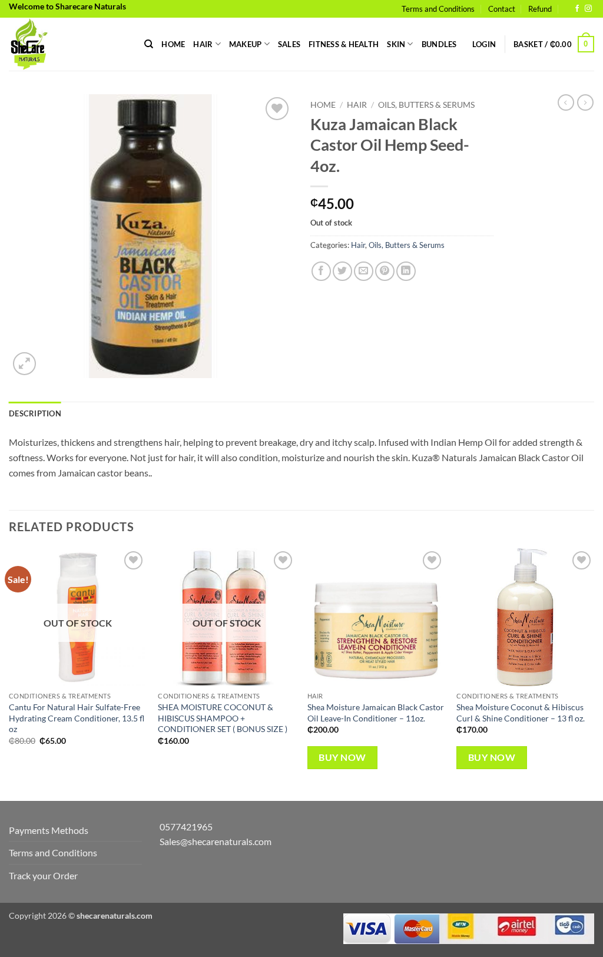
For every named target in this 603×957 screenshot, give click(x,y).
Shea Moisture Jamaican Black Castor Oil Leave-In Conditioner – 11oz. (375, 712)
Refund (540, 9)
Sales (289, 44)
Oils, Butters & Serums (426, 105)
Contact (501, 9)
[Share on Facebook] (321, 271)
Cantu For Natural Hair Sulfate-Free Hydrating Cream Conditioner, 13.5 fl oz (76, 718)
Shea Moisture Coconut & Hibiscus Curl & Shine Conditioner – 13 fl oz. (520, 712)
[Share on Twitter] (342, 271)
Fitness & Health (344, 44)
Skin (396, 44)
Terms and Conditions (438, 9)
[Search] (148, 44)
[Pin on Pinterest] (385, 271)
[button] (484, 44)
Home (173, 44)
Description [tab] (35, 413)
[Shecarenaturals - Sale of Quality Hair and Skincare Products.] (68, 44)
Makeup (245, 44)
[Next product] (566, 102)
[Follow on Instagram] (588, 9)
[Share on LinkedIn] (406, 271)
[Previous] (9, 673)
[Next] (593, 673)
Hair (203, 44)
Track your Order (43, 875)
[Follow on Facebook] (577, 9)
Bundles (439, 44)
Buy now (342, 757)
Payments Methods (48, 830)
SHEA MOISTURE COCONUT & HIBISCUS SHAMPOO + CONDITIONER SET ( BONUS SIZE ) (222, 718)
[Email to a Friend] (363, 271)
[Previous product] (585, 102)
